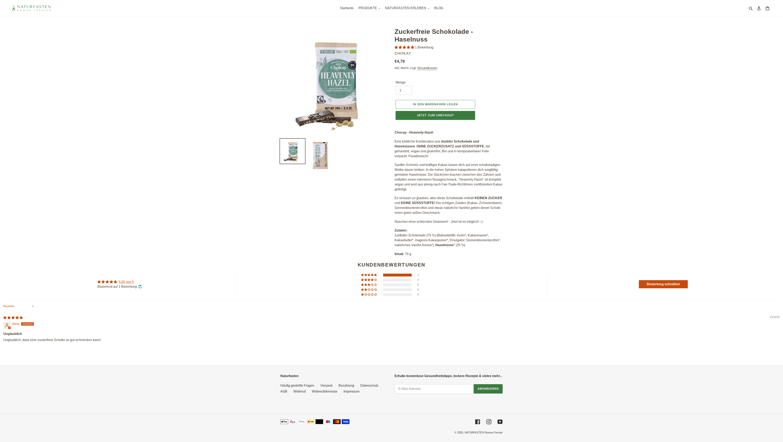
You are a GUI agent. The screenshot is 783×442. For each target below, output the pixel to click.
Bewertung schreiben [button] (663, 284)
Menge (401, 82)
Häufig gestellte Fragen (297, 385)
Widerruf (299, 391)
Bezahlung (346, 385)
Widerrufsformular (324, 391)
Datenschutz (369, 385)
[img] (13, 317)
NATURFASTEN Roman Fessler (484, 432)
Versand (326, 385)
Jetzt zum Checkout (435, 115)
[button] (405, 47)
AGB (283, 391)
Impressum (351, 391)
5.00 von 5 (126, 282)
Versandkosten (427, 68)
